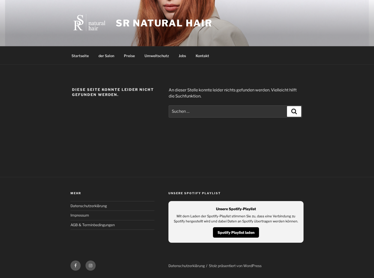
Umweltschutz (157, 56)
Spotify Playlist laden (236, 232)
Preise (129, 56)
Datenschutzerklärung (88, 206)
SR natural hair (164, 23)
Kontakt (202, 56)
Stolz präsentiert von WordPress (235, 266)
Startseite (80, 56)
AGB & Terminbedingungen (92, 225)
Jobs (182, 56)
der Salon (106, 56)
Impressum (79, 215)
